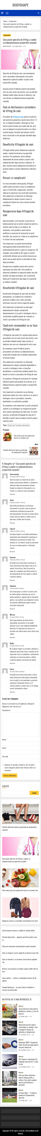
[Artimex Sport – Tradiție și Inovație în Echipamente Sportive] (9, 1095)
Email (4, 748)
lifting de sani (18, 116)
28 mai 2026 (24, 1016)
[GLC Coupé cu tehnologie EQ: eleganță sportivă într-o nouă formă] (9, 1061)
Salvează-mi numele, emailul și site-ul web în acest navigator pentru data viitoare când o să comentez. (20, 768)
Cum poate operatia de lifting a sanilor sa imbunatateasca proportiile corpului (16, 860)
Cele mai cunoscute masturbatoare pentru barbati (19, 946)
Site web (5, 756)
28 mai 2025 (24, 1100)
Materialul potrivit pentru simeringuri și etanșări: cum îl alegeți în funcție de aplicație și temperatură (28, 1028)
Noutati (21, 1006)
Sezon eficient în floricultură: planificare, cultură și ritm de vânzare (28, 1011)
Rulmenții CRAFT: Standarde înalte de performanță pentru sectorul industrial (28, 1045)
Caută (5, 786)
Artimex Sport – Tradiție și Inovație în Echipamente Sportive (28, 1095)
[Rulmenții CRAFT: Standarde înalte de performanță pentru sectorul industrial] (9, 1044)
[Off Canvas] (2, 13)
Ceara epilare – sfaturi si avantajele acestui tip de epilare (19, 979)
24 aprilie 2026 (25, 1035)
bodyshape (7, 46)
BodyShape (20, 4)
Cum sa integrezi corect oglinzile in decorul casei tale (20, 953)
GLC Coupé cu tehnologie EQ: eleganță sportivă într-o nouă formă (28, 1061)
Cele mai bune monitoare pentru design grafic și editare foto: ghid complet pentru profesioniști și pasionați (28, 1080)
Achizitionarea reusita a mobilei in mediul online (18, 930)
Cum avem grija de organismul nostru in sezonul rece (20, 890)
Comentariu (6, 710)
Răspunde (12, 494)
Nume (4, 739)
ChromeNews (30, 1130)
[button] (7, 13)
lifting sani (11, 425)
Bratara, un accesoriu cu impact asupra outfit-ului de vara (20, 970)
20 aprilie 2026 (25, 1050)
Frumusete (7, 35)
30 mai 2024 (18, 46)
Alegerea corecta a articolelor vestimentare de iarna (20, 921)
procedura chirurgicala (22, 425)
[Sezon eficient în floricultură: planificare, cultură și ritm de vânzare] (9, 1011)
